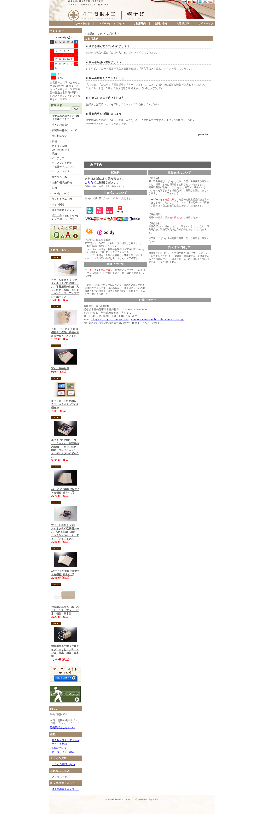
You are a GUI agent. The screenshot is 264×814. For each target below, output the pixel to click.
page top (203, 134)
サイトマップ (205, 23)
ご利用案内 (139, 23)
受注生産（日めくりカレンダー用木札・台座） (65, 217)
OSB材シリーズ (60, 193)
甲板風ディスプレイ (63, 166)
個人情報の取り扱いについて (118, 799)
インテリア (58, 158)
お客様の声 (182, 23)
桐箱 (54, 141)
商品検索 (56, 105)
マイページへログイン (111, 23)
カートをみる (82, 23)
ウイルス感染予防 (62, 199)
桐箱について (59, 747)
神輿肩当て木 (59, 176)
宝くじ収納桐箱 (60, 368)
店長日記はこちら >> (62, 727)
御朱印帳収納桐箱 (62, 182)
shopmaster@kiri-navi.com (110, 319)
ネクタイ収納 (59, 146)
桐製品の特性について (64, 130)
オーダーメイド (60, 171)
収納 (54, 153)
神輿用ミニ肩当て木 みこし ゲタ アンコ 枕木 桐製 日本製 (65, 610)
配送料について (60, 135)
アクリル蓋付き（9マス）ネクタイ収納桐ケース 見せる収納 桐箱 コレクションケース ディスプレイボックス (65, 532)
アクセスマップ (60, 770)
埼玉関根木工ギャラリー (65, 210)
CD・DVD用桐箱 (61, 149)
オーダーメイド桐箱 (63, 752)
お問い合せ (161, 23)
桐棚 (54, 187)
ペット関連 (58, 204)
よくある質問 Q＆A (63, 764)
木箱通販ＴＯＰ (93, 33)
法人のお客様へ (60, 124)
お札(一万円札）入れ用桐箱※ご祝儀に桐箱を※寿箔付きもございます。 (65, 332)
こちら (89, 182)
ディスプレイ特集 (62, 162)
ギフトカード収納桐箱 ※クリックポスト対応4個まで (65, 404)
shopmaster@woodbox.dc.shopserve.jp (157, 319)
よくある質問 (58, 758)
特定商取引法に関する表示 (146, 799)
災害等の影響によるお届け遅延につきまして (65, 118)
